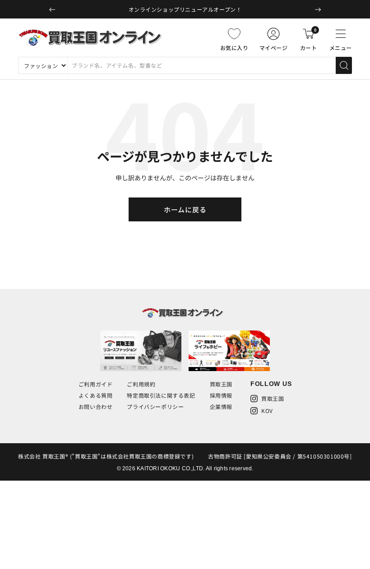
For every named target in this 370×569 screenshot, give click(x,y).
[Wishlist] (234, 34)
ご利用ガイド (96, 384)
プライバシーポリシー (155, 406)
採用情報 (221, 395)
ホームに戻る (185, 209)
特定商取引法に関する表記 (161, 395)
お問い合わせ (96, 406)
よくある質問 (96, 395)
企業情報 (221, 406)
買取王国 (221, 384)
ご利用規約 (141, 384)
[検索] (344, 65)
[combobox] (201, 65)
